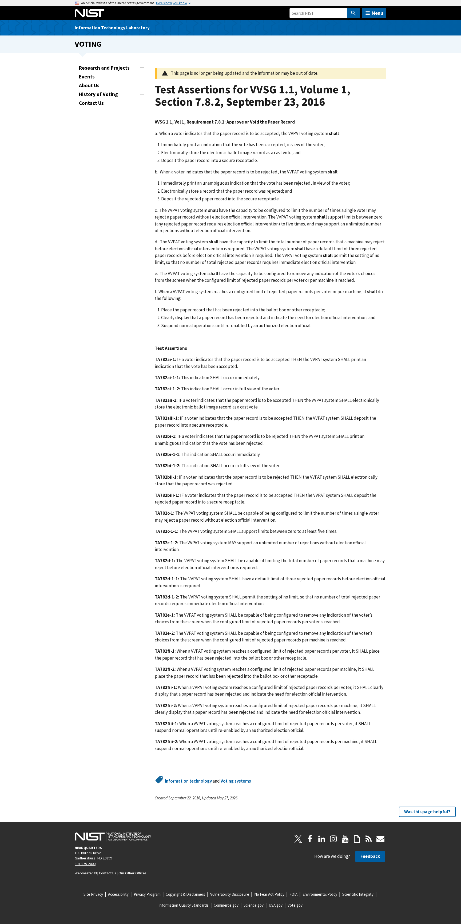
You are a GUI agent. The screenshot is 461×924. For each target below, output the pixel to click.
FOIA (293, 894)
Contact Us (91, 103)
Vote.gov (295, 905)
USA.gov (276, 905)
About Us (89, 85)
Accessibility (118, 894)
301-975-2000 (85, 863)
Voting (88, 44)
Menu (377, 13)
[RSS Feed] (369, 839)
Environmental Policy (320, 894)
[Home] (89, 13)
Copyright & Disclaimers (185, 894)
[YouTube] (345, 839)
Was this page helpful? (427, 812)
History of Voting (98, 94)
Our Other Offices (132, 873)
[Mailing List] (380, 839)
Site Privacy (93, 894)
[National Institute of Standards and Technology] (113, 836)
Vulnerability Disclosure (229, 894)
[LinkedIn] (322, 839)
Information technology (188, 781)
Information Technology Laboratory (112, 28)
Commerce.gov (226, 905)
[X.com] (298, 839)
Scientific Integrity (357, 894)
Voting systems (236, 781)
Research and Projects (104, 68)
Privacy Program (147, 894)
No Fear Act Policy (269, 894)
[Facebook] (310, 839)
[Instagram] (333, 839)
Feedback (370, 856)
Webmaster (84, 873)
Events (87, 76)
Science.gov (254, 905)
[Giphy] (357, 839)
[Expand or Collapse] (142, 68)
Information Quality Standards (183, 905)
